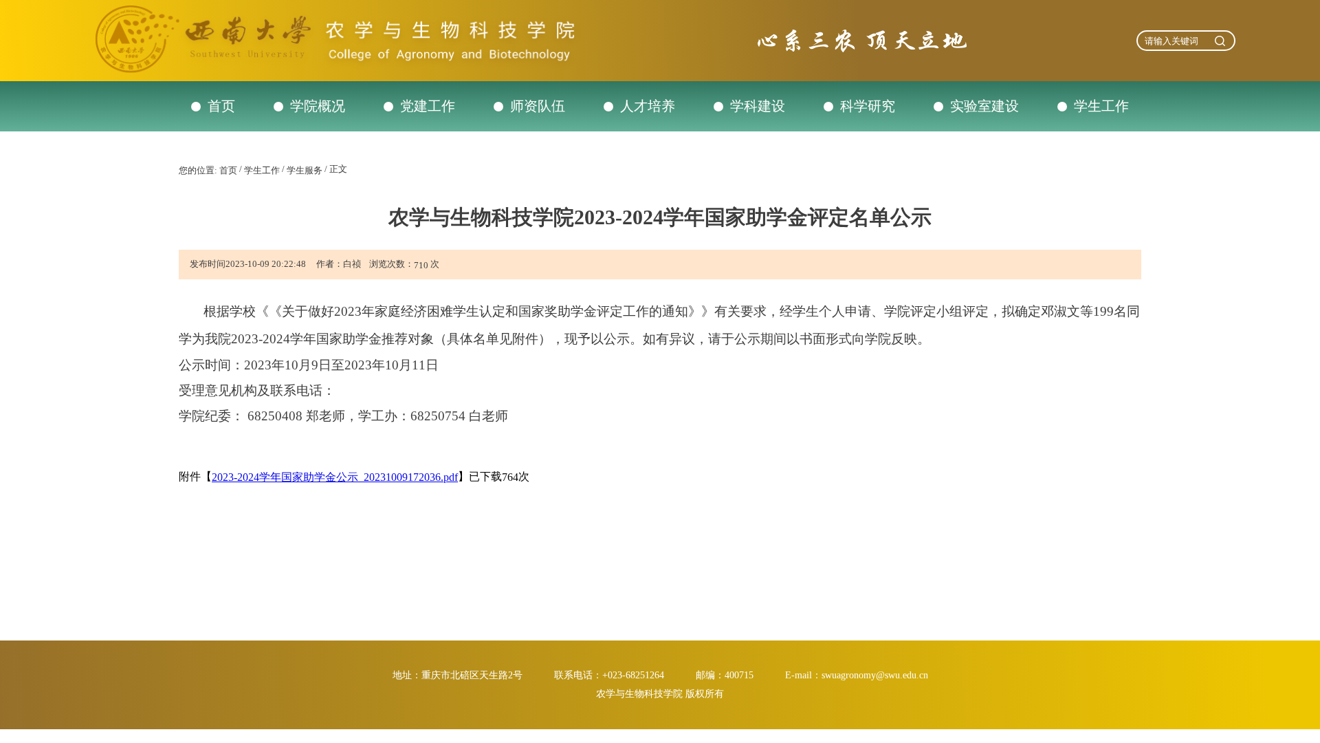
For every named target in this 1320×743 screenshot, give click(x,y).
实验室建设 (984, 106)
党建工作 (427, 106)
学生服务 (304, 170)
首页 (221, 106)
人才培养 (647, 106)
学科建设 (757, 106)
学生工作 (1101, 106)
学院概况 (317, 106)
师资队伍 (537, 106)
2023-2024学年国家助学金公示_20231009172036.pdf (335, 477)
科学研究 (867, 106)
